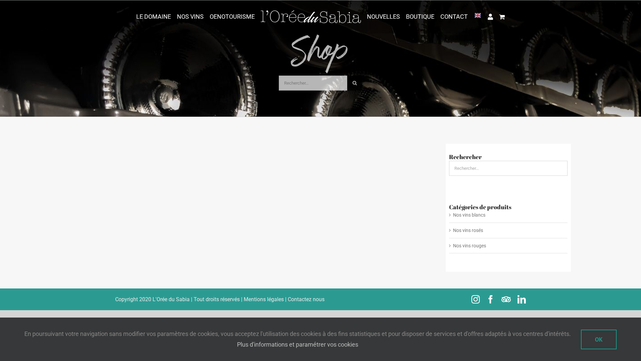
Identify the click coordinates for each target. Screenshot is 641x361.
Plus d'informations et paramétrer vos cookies (297, 344)
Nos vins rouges (469, 245)
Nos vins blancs (469, 215)
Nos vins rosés (468, 230)
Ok (599, 339)
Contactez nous (306, 299)
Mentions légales (264, 299)
